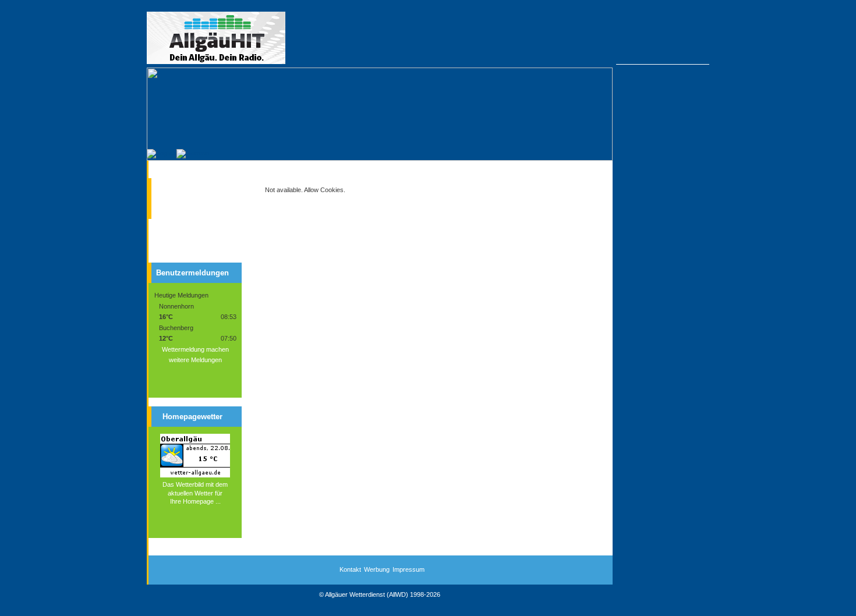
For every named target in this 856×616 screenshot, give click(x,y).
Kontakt (350, 569)
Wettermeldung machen (195, 349)
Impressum (408, 569)
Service (178, 206)
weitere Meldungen (195, 359)
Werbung (377, 569)
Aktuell (176, 185)
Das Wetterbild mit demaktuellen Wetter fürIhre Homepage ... (195, 493)
